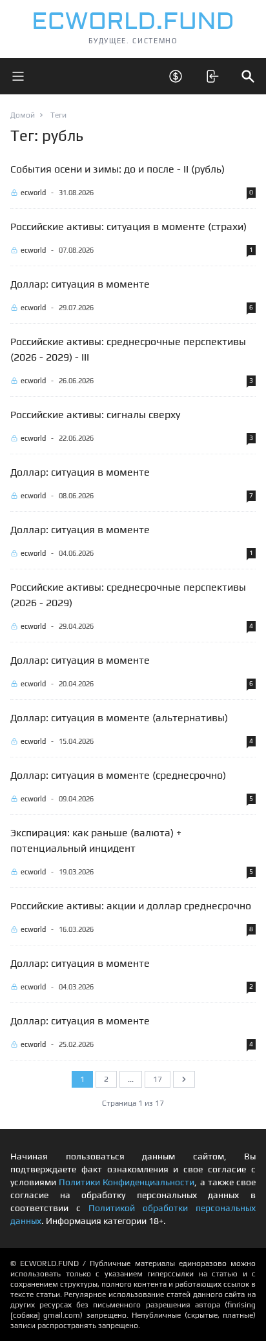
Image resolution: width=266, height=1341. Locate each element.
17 (157, 1079)
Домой (22, 115)
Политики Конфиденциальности (126, 1182)
